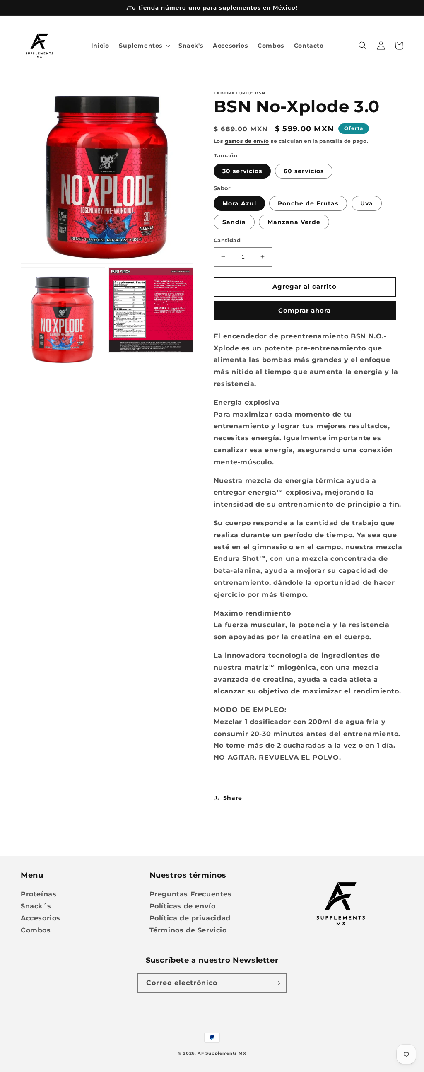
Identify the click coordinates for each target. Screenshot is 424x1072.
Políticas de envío (182, 906)
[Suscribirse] (277, 983)
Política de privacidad (190, 918)
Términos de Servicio (188, 930)
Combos (36, 930)
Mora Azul (239, 203)
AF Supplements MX (222, 1053)
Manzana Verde (293, 222)
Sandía (234, 222)
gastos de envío (247, 141)
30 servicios (242, 171)
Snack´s (36, 906)
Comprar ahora (304, 310)
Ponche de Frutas (308, 203)
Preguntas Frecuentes (190, 894)
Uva (366, 203)
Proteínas (38, 894)
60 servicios (304, 171)
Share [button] (232, 798)
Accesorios (40, 918)
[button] (143, 45)
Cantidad (227, 240)
